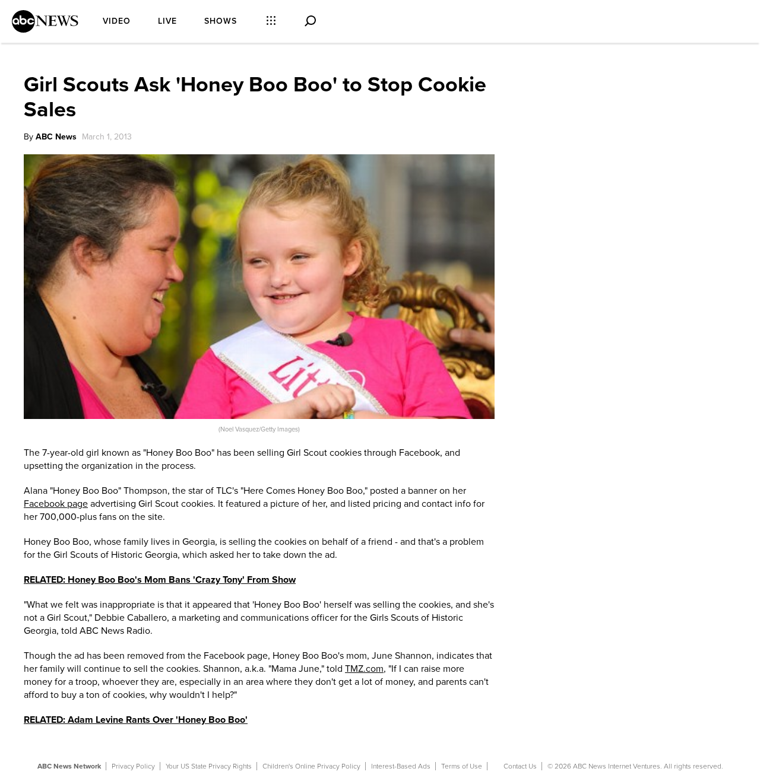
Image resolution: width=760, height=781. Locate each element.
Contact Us (520, 766)
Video (117, 21)
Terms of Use (461, 766)
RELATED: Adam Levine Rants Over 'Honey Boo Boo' (136, 720)
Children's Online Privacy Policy (311, 766)
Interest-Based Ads (400, 766)
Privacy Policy (133, 766)
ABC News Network (69, 766)
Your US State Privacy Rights (209, 766)
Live (167, 21)
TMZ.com (364, 669)
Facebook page (56, 504)
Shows (220, 21)
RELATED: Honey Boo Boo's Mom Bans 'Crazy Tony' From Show (160, 580)
